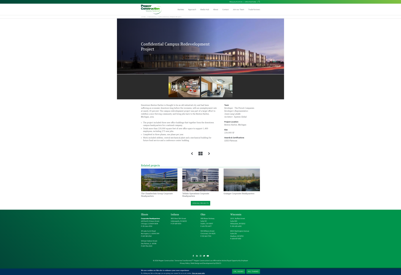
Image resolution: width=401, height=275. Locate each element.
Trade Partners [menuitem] (254, 9)
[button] (184, 86)
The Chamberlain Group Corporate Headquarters (157, 194)
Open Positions (250, 2)
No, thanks (253, 271)
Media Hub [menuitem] (204, 9)
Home (143, 17)
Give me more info (198, 273)
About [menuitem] (215, 9)
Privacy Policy (185, 263)
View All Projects (200, 203)
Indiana (175, 214)
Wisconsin (235, 214)
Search (259, 2)
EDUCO (218, 263)
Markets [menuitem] (181, 9)
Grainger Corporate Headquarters (239, 193)
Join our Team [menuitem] (238, 9)
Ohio (202, 214)
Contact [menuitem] (225, 9)
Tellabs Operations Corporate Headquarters (195, 194)
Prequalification (235, 2)
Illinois (144, 214)
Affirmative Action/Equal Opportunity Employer (230, 260)
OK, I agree (239, 271)
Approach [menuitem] (192, 9)
